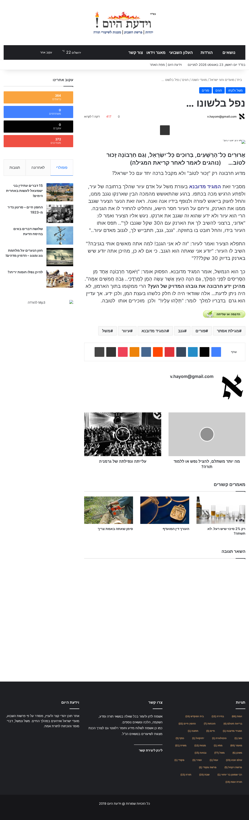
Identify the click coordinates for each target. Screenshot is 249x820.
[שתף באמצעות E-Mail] (165, 130)
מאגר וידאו (156, 52)
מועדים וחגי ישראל (222, 80)
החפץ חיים (187, 723)
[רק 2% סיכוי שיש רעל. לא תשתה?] (220, 510)
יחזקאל (198, 738)
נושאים (228, 52)
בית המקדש (194, 716)
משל (106, 330)
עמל (214, 760)
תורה (185, 774)
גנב (181, 330)
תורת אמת (233, 781)
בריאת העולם (232, 723)
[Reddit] (158, 352)
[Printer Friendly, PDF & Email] (224, 314)
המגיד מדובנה (232, 730)
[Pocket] (123, 352)
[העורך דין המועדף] (164, 510)
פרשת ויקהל (233, 767)
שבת (204, 774)
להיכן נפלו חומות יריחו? (25, 272)
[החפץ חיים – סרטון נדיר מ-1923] (59, 214)
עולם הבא (234, 760)
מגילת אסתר (228, 330)
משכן (237, 752)
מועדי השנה (199, 80)
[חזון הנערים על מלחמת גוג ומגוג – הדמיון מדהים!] (59, 257)
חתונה (193, 730)
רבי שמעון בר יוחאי (229, 774)
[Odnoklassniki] (134, 352)
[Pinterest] (169, 352)
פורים (205, 90)
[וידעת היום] (124, 22)
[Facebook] (216, 352)
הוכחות (209, 723)
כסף (180, 738)
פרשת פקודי (207, 767)
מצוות (200, 745)
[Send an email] (205, 116)
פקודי (179, 760)
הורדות (207, 52)
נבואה (200, 752)
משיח (180, 745)
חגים (185, 80)
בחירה (218, 716)
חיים (210, 730)
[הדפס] (99, 352)
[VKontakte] (146, 352)
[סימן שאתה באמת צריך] (108, 510)
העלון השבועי (181, 52)
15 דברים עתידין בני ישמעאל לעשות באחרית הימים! (24, 190)
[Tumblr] (181, 352)
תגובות (14, 167)
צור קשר (135, 52)
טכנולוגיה (219, 738)
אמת (237, 716)
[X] (204, 352)
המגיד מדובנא (154, 330)
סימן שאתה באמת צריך (115, 529)
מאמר (236, 745)
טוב (238, 738)
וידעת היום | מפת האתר (166, 65)
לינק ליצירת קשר (150, 750)
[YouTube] (65, 735)
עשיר (197, 760)
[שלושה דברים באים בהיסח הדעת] (59, 235)
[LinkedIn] (193, 352)
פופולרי (61, 167)
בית (240, 80)
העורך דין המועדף (176, 529)
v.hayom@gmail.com (222, 116)
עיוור (126, 330)
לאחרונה (38, 167)
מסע (218, 745)
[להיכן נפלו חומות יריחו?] (59, 279)
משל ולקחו (235, 90)
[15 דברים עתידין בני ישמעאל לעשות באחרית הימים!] (59, 192)
